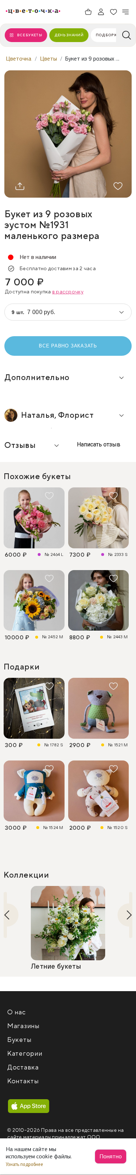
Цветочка (19, 58)
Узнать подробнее (25, 1164)
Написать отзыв (97, 444)
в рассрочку (67, 292)
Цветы (48, 58)
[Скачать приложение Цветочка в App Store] (28, 1106)
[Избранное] (113, 12)
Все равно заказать (68, 346)
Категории (24, 1054)
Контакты (23, 1081)
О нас (16, 1012)
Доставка (23, 1067)
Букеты (19, 1040)
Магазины (23, 1026)
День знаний (68, 35)
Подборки (108, 35)
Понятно (110, 1156)
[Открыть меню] (125, 12)
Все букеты (29, 35)
